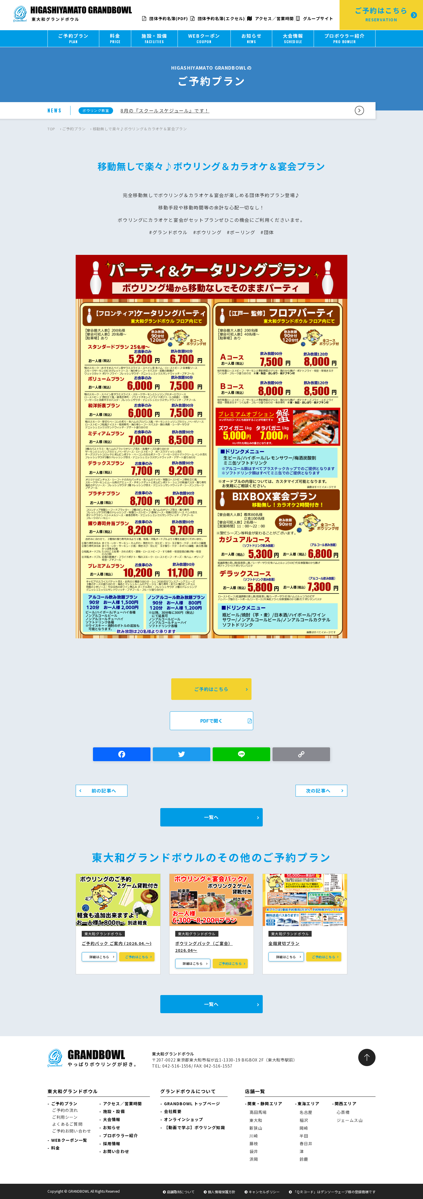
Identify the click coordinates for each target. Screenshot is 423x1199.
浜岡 (253, 1159)
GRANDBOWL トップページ (192, 1103)
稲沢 (304, 1120)
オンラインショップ (183, 1119)
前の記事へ (104, 790)
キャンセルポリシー (264, 1191)
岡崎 (304, 1128)
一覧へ (211, 817)
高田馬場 (258, 1112)
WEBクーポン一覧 (69, 1140)
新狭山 (255, 1128)
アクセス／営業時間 (274, 18)
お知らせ (111, 1127)
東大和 (255, 1120)
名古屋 (306, 1112)
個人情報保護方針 (221, 1191)
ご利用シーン (65, 1117)
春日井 (306, 1143)
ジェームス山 (350, 1120)
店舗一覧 (255, 1091)
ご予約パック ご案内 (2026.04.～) (117, 943)
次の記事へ (318, 790)
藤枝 (253, 1143)
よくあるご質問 (67, 1124)
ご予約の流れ (65, 1110)
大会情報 (111, 1119)
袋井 (253, 1151)
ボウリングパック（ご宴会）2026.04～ (204, 946)
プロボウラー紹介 (120, 1135)
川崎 (253, 1136)
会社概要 (172, 1111)
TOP (51, 128)
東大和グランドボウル (72, 1091)
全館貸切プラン (284, 943)
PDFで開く (211, 720)
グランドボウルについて (188, 1091)
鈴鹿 (304, 1159)
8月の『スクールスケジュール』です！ (165, 110)
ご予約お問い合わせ (71, 1131)
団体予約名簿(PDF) (168, 18)
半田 (304, 1136)
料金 (55, 1148)
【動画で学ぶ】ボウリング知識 (194, 1127)
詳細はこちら (99, 956)
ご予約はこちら (211, 689)
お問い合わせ (116, 1151)
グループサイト (317, 18)
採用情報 (111, 1143)
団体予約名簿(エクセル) (221, 18)
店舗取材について (181, 1191)
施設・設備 (114, 1111)
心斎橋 (343, 1112)
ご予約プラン (74, 128)
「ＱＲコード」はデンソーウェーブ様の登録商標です (334, 1191)
